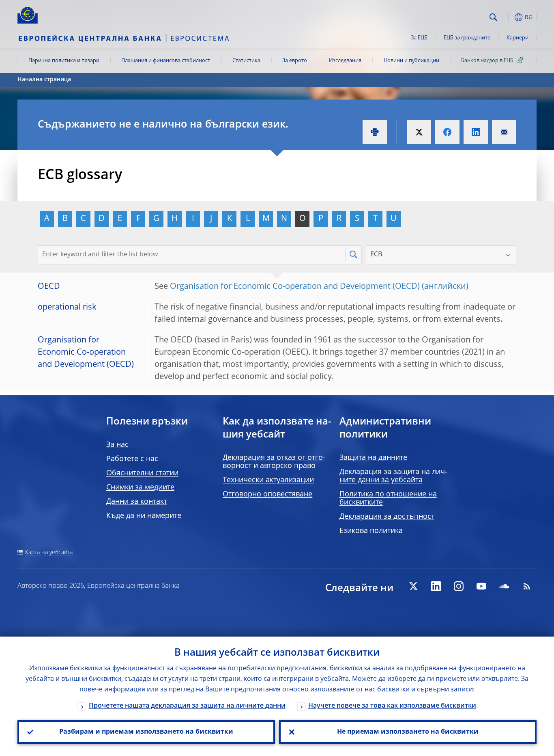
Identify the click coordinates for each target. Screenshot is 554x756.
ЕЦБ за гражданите (467, 38)
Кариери (517, 38)
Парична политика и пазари (63, 60)
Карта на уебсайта (49, 552)
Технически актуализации (268, 480)
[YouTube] (481, 586)
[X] (413, 586)
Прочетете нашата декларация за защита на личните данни (187, 706)
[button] (508, 17)
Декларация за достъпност (386, 516)
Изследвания (345, 60)
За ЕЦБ (419, 38)
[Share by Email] (504, 132)
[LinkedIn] (436, 586)
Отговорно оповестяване (267, 494)
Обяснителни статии (142, 473)
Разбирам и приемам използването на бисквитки (146, 732)
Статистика (246, 60)
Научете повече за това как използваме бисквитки (392, 706)
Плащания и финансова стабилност (165, 60)
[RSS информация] (527, 586)
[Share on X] (419, 132)
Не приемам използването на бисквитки (408, 732)
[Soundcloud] (504, 586)
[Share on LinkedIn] (476, 132)
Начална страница (44, 79)
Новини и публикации (411, 60)
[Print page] (375, 132)
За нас (117, 444)
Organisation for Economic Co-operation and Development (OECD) (295, 287)
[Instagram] (458, 586)
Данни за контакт (136, 501)
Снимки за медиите (140, 487)
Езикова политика (371, 531)
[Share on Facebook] (447, 132)
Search (493, 17)
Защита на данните (373, 457)
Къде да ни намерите (143, 516)
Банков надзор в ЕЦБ (487, 60)
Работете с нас (132, 459)
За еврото (294, 60)
